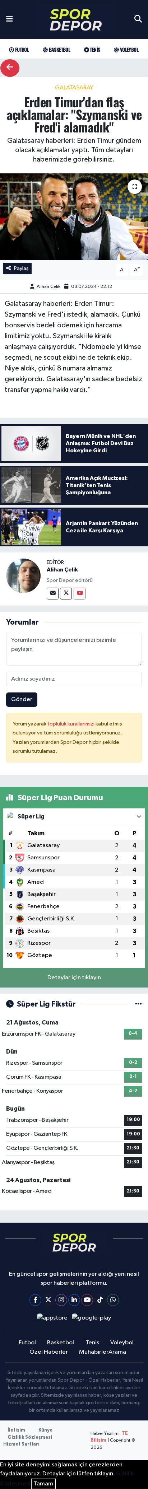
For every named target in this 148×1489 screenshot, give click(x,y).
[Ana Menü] (9, 19)
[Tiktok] (100, 1300)
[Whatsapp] (113, 1300)
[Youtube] (79, 593)
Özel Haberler (48, 1352)
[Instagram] (61, 1300)
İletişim (16, 1430)
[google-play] (91, 1319)
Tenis (94, 49)
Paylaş (21, 268)
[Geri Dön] (10, 68)
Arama (117, 1352)
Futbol (21, 49)
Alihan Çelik (48, 286)
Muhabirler (93, 1352)
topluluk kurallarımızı (71, 724)
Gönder (21, 699)
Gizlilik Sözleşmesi (30, 1437)
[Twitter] (66, 593)
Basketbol (58, 49)
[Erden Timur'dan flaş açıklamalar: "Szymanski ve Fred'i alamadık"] (74, 216)
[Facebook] (35, 1300)
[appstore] (52, 1319)
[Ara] (138, 19)
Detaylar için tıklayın (74, 978)
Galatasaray (74, 88)
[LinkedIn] (74, 1300)
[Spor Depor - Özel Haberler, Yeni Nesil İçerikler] (76, 19)
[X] (48, 1300)
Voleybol (128, 49)
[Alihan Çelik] (23, 576)
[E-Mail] (53, 593)
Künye (45, 1430)
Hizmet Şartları (21, 1444)
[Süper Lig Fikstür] (138, 1004)
